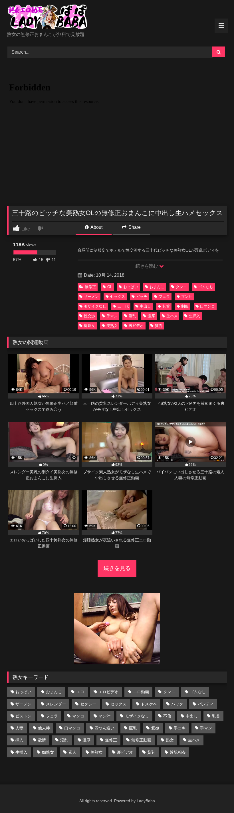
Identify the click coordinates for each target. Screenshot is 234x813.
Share (134, 227)
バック (177, 704)
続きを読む (147, 266)
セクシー (88, 704)
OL (109, 287)
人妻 (19, 728)
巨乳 (133, 728)
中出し (145, 306)
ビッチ (141, 296)
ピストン (23, 716)
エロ (80, 691)
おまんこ (157, 287)
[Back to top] (216, 796)
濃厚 (151, 316)
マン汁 (186, 296)
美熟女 (112, 325)
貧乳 (158, 325)
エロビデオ (108, 691)
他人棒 (44, 728)
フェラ (164, 296)
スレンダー (56, 704)
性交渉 (89, 316)
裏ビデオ (136, 325)
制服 (185, 306)
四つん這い (104, 728)
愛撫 (155, 728)
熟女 (170, 740)
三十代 (123, 306)
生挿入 (194, 316)
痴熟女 (89, 325)
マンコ (78, 716)
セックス (117, 296)
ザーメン (91, 296)
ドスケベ (149, 704)
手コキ (180, 728)
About (96, 227)
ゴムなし (205, 287)
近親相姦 (178, 752)
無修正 (90, 287)
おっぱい (130, 287)
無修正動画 (141, 740)
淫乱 (132, 316)
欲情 (42, 740)
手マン (112, 316)
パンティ (206, 704)
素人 (72, 752)
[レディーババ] (117, 18)
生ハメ (171, 316)
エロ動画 (141, 691)
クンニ (181, 287)
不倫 (167, 716)
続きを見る (117, 568)
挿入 (19, 740)
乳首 (166, 306)
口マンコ (207, 306)
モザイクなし (95, 306)
